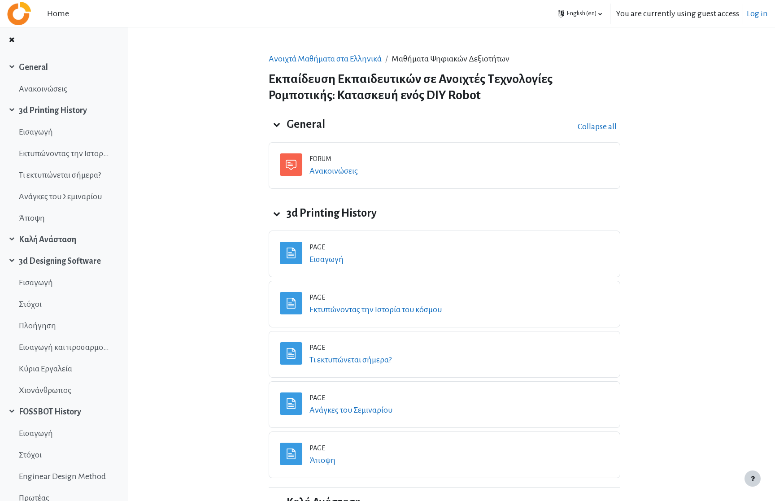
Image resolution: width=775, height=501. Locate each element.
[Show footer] (753, 479)
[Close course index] (11, 40)
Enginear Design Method (62, 476)
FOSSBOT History (50, 411)
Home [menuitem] (58, 13)
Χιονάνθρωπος (45, 390)
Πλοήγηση (37, 325)
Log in (757, 13)
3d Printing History (53, 110)
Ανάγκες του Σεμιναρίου (60, 196)
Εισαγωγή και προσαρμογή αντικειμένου (64, 347)
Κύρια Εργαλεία (45, 368)
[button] (580, 13)
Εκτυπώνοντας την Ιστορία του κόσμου (64, 153)
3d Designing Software (60, 261)
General (33, 67)
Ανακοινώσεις (43, 88)
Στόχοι (30, 304)
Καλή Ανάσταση (47, 239)
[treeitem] (64, 78)
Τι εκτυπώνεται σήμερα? (60, 174)
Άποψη (32, 217)
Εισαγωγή (36, 131)
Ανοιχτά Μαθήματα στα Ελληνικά (325, 58)
